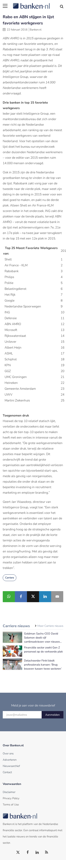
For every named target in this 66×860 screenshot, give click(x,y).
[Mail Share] (57, 596)
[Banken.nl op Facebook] (28, 852)
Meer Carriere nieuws (50, 626)
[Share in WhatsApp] (9, 596)
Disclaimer (9, 792)
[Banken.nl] (38, 3)
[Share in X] (33, 596)
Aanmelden (52, 715)
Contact (7, 772)
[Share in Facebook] (21, 596)
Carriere (9, 577)
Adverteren (9, 760)
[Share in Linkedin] (45, 596)
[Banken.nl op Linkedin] (37, 852)
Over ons (8, 753)
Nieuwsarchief (11, 766)
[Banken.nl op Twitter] (18, 852)
